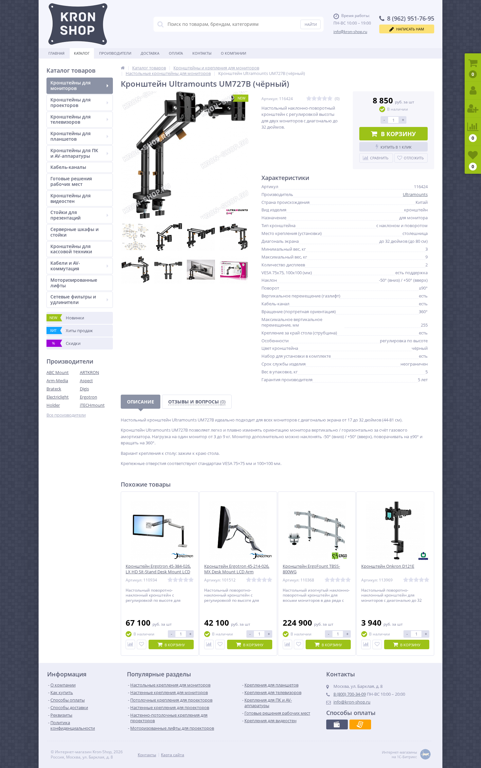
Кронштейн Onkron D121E (387, 566)
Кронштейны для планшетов (70, 136)
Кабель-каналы (68, 167)
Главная (56, 53)
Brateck (53, 389)
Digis (84, 389)
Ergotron (88, 397)
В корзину (398, 134)
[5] (329, 99)
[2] (314, 99)
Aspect (86, 381)
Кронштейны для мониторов (70, 85)
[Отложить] (141, 644)
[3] (319, 99)
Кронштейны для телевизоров (70, 119)
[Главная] (123, 68)
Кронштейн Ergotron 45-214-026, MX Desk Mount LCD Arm (236, 569)
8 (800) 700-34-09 (349, 694)
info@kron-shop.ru (350, 31)
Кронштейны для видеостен (70, 198)
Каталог (82, 53)
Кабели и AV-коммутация (65, 266)
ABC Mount (57, 372)
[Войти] (473, 91)
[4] (324, 99)
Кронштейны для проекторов (70, 102)
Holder (53, 405)
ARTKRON (89, 372)
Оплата (176, 53)
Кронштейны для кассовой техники (71, 249)
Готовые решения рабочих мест (71, 181)
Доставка (150, 53)
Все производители (66, 415)
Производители (115, 53)
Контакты (201, 53)
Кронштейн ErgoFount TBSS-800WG (311, 569)
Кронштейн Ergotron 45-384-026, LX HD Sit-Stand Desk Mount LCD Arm (158, 571)
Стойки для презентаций (65, 215)
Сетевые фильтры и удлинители (73, 299)
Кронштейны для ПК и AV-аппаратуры (74, 153)
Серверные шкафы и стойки (74, 232)
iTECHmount (92, 405)
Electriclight (57, 397)
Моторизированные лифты (73, 283)
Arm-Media (57, 381)
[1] (309, 99)
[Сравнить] (130, 644)
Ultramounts (415, 194)
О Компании (233, 53)
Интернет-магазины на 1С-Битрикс (399, 754)
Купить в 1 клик (396, 147)
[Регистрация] (473, 109)
